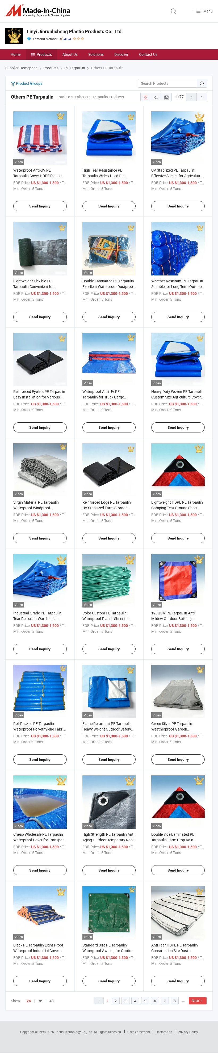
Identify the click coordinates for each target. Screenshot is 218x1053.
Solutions (96, 54)
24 (29, 1001)
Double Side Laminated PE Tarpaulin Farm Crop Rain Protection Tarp (172, 840)
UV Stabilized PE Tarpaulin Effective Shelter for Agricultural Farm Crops (177, 176)
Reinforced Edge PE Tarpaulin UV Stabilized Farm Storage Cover (106, 508)
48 (51, 1000)
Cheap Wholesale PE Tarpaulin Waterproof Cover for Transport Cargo (39, 840)
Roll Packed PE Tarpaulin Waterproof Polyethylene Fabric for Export (39, 729)
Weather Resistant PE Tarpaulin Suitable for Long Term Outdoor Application (177, 286)
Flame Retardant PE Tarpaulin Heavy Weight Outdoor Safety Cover (107, 729)
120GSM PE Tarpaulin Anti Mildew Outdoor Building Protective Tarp (173, 618)
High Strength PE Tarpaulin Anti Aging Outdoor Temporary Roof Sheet (108, 840)
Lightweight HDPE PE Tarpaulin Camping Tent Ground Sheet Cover (177, 508)
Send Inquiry (40, 206)
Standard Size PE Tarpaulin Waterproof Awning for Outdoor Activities (108, 950)
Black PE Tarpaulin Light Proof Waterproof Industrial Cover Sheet (38, 950)
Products (44, 54)
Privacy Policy (188, 1032)
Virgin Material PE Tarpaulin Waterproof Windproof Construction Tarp (36, 508)
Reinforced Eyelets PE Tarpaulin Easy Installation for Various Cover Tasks (39, 397)
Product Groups (28, 83)
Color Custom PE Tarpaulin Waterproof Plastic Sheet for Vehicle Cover (105, 618)
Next (195, 1000)
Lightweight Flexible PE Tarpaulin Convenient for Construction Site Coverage (35, 286)
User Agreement (138, 1032)
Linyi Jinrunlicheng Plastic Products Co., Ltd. (75, 31)
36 (40, 1000)
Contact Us (148, 54)
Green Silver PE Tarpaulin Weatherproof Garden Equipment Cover (171, 729)
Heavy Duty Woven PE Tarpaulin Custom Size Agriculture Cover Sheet (177, 397)
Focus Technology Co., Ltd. (74, 1032)
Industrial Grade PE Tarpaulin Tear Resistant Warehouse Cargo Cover (37, 618)
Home (15, 54)
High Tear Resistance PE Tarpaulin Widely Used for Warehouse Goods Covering (105, 176)
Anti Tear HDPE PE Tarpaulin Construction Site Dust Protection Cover (174, 950)
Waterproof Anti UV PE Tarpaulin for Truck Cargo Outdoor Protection (103, 397)
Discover (121, 54)
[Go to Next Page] (202, 97)
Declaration (164, 1032)
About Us (70, 54)
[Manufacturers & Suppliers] (38, 10)
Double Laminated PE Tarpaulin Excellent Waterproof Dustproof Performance (108, 286)
